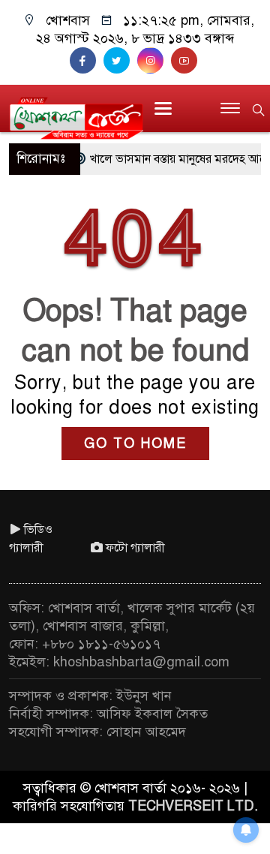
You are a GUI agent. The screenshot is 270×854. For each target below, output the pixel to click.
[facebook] (87, 61)
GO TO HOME (135, 443)
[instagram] (154, 61)
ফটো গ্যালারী (135, 547)
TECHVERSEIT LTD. (193, 806)
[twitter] (120, 61)
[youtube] (186, 61)
